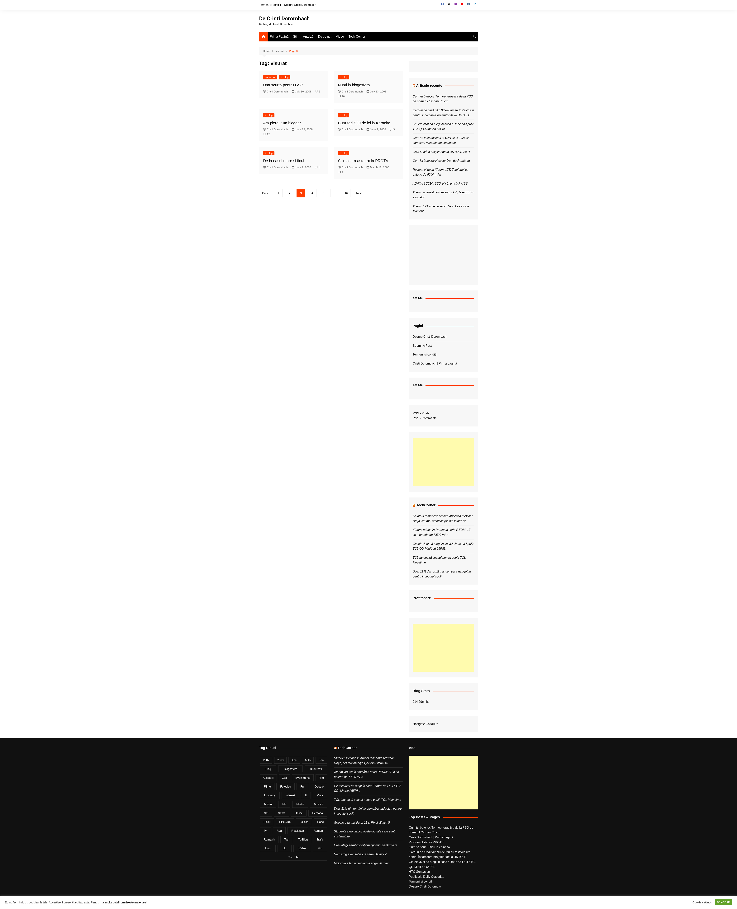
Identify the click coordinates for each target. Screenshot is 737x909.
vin (320, 848)
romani (318, 830)
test (286, 839)
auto (308, 760)
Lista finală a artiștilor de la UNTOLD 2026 (441, 151)
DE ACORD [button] (723, 902)
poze (320, 821)
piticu (267, 821)
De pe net (324, 36)
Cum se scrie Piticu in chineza (429, 847)
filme (267, 786)
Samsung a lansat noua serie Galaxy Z (360, 854)
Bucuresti (316, 768)
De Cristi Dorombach (284, 18)
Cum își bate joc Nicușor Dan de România (441, 160)
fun (302, 786)
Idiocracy (270, 795)
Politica (303, 821)
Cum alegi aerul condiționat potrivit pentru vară (365, 845)
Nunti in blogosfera (354, 85)
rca (279, 830)
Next (359, 193)
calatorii (268, 777)
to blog (284, 77)
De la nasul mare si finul (283, 161)
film (321, 777)
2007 (266, 760)
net (266, 813)
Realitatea (297, 830)
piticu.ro (285, 821)
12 (268, 134)
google (319, 786)
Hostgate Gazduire (425, 724)
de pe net (270, 77)
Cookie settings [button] (702, 902)
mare (320, 795)
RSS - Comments (424, 418)
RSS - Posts (421, 413)
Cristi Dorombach (277, 91)
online (299, 813)
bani (321, 760)
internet (290, 795)
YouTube (293, 857)
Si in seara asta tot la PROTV (363, 161)
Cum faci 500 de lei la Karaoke (364, 123)
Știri (295, 36)
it (306, 795)
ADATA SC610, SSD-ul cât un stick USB (440, 183)
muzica (318, 804)
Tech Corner (357, 36)
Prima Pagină (279, 36)
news (281, 813)
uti (284, 848)
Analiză (308, 36)
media (300, 804)
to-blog (303, 839)
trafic (320, 839)
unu (267, 848)
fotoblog (285, 786)
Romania (269, 839)
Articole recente (429, 85)
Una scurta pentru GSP (283, 85)
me (284, 804)
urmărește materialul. (134, 902)
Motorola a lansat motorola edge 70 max (361, 863)
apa (294, 760)
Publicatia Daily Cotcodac (426, 876)
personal (317, 813)
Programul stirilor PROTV (426, 842)
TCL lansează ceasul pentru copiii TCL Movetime (367, 799)
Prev (265, 193)
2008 (280, 760)
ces (284, 777)
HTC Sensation (419, 871)
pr (265, 830)
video (302, 848)
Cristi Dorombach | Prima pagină (435, 363)
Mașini (268, 804)
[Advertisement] (443, 462)
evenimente (302, 777)
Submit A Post (422, 345)
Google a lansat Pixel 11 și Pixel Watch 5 (362, 822)
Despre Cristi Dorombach (300, 4)
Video (340, 36)
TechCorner (425, 505)
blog (268, 768)
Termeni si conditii (270, 4)
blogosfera (290, 768)
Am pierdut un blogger (282, 123)
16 (343, 96)
